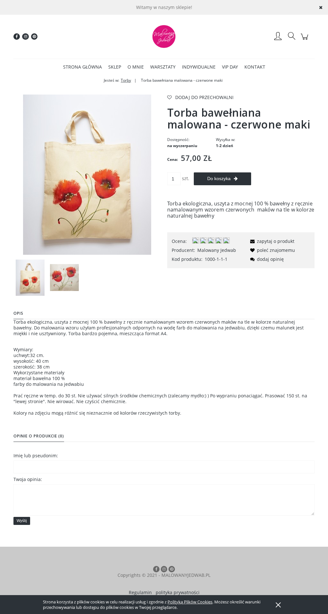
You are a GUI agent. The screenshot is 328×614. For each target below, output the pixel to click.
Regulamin (140, 592)
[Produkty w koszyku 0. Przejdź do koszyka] (305, 40)
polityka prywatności (178, 592)
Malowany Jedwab (216, 250)
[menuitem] (82, 67)
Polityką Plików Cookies (190, 602)
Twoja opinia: (27, 479)
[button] (271, 241)
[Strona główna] (164, 36)
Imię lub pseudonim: (35, 455)
